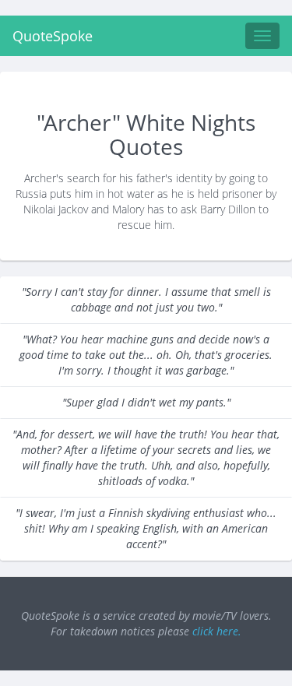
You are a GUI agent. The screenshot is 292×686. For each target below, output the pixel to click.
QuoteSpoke (52, 35)
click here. (216, 631)
